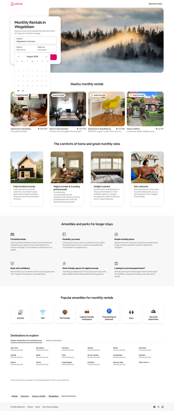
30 (18, 91)
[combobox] (35, 41)
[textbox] (25, 49)
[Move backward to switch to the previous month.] (18, 56)
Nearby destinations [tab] (54, 340)
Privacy (30, 407)
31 (23, 91)
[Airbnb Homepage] (17, 4)
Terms (37, 407)
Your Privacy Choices (50, 407)
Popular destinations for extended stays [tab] (26, 340)
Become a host (155, 4)
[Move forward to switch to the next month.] (46, 56)
